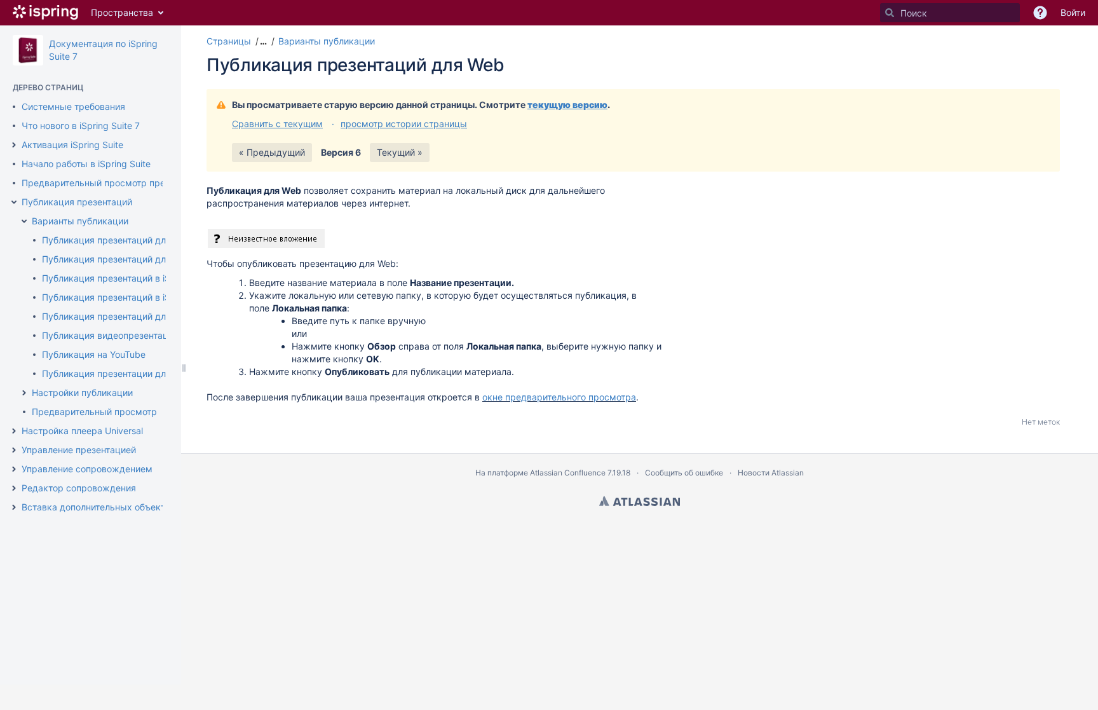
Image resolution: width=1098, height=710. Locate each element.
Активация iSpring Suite (72, 144)
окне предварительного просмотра (559, 397)
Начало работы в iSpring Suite (86, 163)
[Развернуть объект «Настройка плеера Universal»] (14, 431)
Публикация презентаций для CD (114, 259)
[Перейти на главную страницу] (45, 12)
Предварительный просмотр (94, 411)
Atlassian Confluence (568, 472)
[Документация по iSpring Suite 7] (28, 50)
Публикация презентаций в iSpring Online (131, 297)
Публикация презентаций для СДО (118, 316)
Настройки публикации (82, 392)
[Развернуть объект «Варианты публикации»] (24, 221)
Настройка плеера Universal (82, 430)
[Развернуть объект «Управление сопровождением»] (14, 469)
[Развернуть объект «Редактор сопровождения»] (14, 488)
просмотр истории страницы (404, 123)
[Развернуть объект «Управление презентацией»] (14, 450)
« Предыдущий (272, 152)
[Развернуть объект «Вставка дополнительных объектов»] (14, 507)
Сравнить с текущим (277, 123)
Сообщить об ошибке (684, 472)
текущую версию (567, 104)
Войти (1073, 12)
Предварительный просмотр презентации (113, 182)
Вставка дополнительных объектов (98, 507)
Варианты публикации (80, 220)
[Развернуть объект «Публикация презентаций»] (14, 202)
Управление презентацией (79, 449)
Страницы (229, 41)
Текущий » (400, 152)
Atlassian (639, 501)
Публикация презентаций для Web (117, 240)
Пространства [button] (122, 12)
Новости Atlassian (771, 472)
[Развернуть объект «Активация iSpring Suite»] (14, 145)
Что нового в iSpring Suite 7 (81, 125)
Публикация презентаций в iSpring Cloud (130, 278)
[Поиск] (889, 13)
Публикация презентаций (77, 201)
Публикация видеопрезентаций (110, 335)
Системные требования (73, 106)
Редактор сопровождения (79, 487)
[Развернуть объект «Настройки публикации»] (24, 393)
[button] (262, 41)
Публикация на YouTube (94, 354)
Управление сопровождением (87, 468)
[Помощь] (1040, 12)
